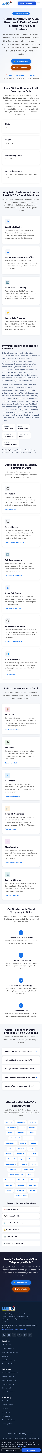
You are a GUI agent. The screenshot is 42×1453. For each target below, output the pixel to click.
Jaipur (31, 1133)
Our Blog (5, 1408)
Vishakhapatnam (16, 1175)
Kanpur (31, 1159)
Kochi (34, 1164)
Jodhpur (9, 1185)
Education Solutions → (13, 763)
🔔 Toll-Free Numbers (11, 1230)
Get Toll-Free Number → (13, 575)
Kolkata (32, 1127)
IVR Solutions (6, 1345)
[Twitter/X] (14, 1335)
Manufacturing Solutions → (14, 862)
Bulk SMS (5, 1356)
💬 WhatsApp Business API (13, 1243)
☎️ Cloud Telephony (11, 1209)
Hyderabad (11, 1127)
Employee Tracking (8, 1384)
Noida (10, 1133)
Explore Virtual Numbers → (14, 542)
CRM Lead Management (10, 1373)
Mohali (9, 1190)
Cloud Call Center (8, 1348)
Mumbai (9, 1122)
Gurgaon (20, 1133)
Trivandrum (14, 1169)
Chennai (33, 1122)
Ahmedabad (15, 1138)
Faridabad (9, 1180)
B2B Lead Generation (9, 1380)
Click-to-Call (6, 1388)
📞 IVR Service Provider (12, 1216)
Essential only (11, 1450)
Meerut (34, 1180)
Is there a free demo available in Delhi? (19, 1086)
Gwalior (32, 1190)
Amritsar (20, 1190)
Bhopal (33, 1143)
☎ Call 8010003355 (21, 68)
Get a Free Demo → (27, 3)
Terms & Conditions (8, 1420)
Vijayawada (28, 1169)
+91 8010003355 (7, 1330)
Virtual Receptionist (8, 1392)
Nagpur (21, 1148)
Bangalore (21, 1122)
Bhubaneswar (21, 1196)
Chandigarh (10, 1143)
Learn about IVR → (11, 509)
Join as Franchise (8, 1405)
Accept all (31, 1450)
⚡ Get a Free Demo (21, 61)
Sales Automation (8, 1377)
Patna (31, 1148)
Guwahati (32, 1154)
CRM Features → (10, 674)
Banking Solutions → (12, 895)
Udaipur (21, 1185)
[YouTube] (25, 1335)
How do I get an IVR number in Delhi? (18, 1051)
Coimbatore (11, 1164)
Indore (23, 1143)
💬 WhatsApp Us (21, 1289)
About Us (5, 1401)
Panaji (30, 1175)
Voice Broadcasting (8, 1360)
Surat (11, 1148)
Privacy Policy (6, 1416)
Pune (22, 1127)
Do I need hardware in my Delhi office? (19, 1060)
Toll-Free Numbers (8, 1364)
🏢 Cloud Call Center (11, 1236)
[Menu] (38, 3)
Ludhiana (32, 1185)
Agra (22, 1159)
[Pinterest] (30, 1335)
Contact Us (6, 1412)
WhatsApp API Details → (13, 641)
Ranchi (8, 1154)
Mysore (23, 1164)
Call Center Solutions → (13, 608)
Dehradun (20, 1154)
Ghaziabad (22, 1180)
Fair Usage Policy (7, 1424)
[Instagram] (19, 1335)
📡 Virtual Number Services (13, 1223)
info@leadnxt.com (20, 1330)
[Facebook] (4, 1335)
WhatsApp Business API (10, 1352)
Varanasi (11, 1159)
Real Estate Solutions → (13, 730)
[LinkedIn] (9, 1335)
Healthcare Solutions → (13, 796)
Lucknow (28, 1138)
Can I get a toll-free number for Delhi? (19, 1069)
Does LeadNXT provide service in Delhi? (20, 1077)
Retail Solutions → (11, 829)
